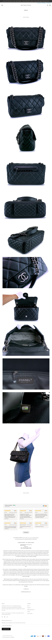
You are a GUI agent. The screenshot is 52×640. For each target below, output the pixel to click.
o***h (36, 524)
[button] (6, 518)
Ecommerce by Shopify (10, 637)
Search (28, 605)
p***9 (6, 512)
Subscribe (6, 629)
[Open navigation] (2, 5)
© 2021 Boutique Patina (7, 635)
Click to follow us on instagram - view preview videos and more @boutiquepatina (26, 1)
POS (3, 637)
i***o (5, 524)
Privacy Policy (29, 613)
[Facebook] (2, 617)
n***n (21, 512)
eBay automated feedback (23, 524)
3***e (36, 512)
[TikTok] (7, 617)
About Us (29, 607)
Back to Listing (26, 17)
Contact (28, 611)
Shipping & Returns (30, 609)
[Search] (47, 5)
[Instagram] (4, 617)
